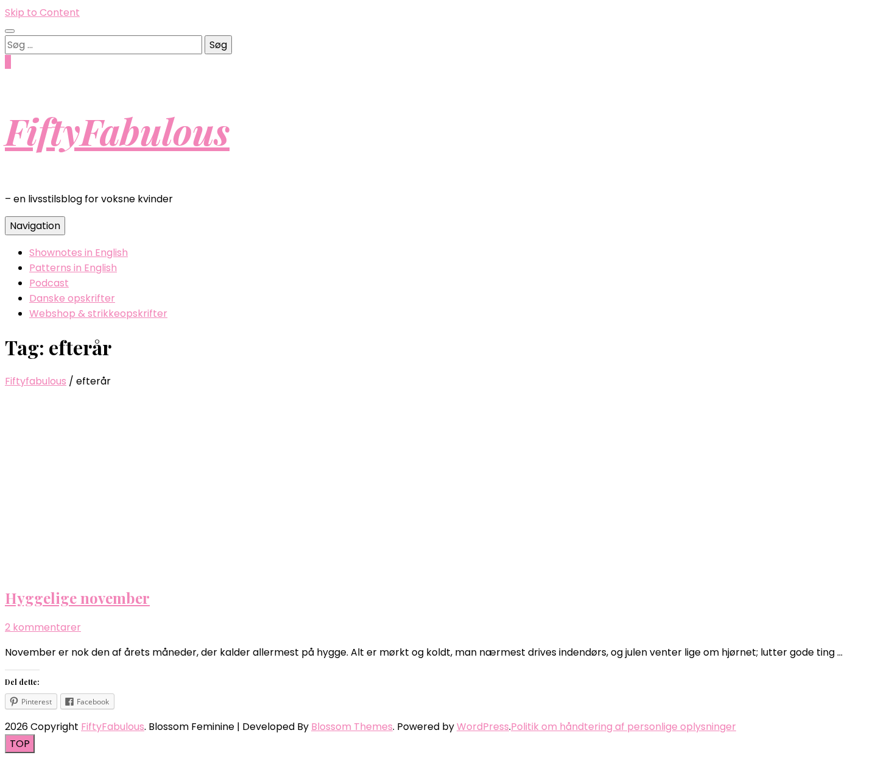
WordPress (483, 727)
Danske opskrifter (72, 298)
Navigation (35, 226)
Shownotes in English (78, 253)
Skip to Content (42, 12)
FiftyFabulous (117, 130)
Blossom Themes (352, 727)
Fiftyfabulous (35, 381)
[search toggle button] (10, 31)
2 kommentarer (43, 627)
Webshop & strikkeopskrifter (98, 313)
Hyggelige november (77, 597)
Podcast (49, 283)
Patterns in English (73, 268)
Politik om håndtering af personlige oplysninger (623, 727)
